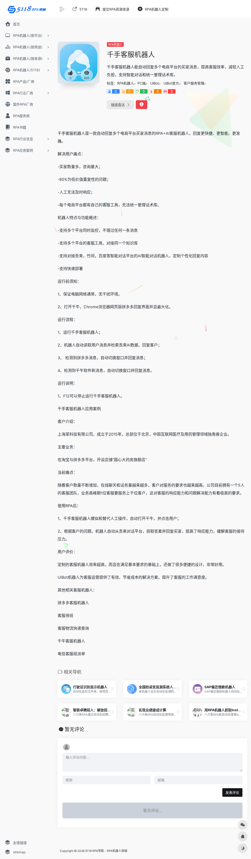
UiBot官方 (171, 83)
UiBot (154, 83)
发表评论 (232, 792)
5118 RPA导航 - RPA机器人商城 (106, 851)
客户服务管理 (194, 83)
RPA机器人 (115, 44)
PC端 (142, 83)
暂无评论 (74, 729)
